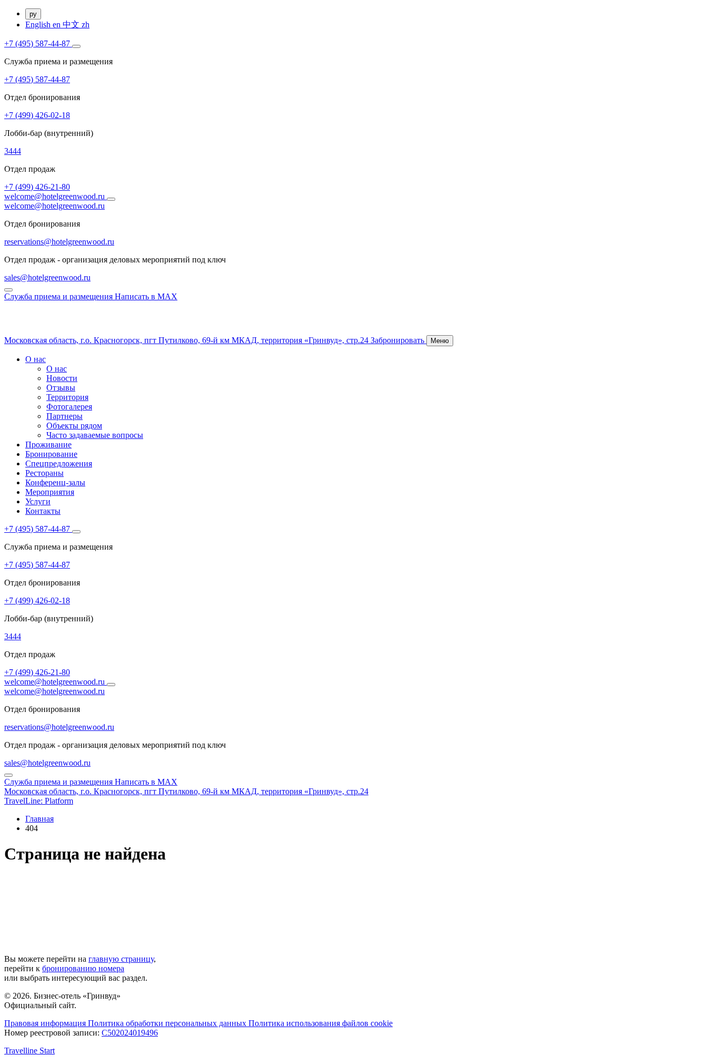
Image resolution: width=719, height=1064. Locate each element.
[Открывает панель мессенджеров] (76, 46)
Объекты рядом (74, 425)
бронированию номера (83, 968)
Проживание (48, 444)
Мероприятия (49, 491)
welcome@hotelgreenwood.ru (55, 196)
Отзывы (60, 387)
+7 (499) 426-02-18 (37, 115)
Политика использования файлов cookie (320, 1023)
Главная (39, 818)
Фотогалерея (69, 406)
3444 (12, 151)
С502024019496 (130, 1032)
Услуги (38, 501)
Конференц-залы (55, 482)
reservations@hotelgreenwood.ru (59, 241)
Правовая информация (46, 1023)
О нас (35, 359)
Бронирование (51, 454)
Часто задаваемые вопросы (94, 435)
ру (33, 14)
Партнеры (64, 416)
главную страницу (121, 958)
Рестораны (44, 472)
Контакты (43, 510)
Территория (67, 397)
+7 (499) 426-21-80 (37, 186)
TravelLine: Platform (38, 800)
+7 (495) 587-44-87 (38, 43)
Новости (61, 378)
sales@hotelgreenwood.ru (47, 277)
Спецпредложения (58, 463)
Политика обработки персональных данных (168, 1023)
